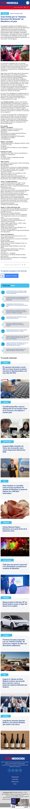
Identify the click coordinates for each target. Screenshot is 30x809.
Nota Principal (7, 441)
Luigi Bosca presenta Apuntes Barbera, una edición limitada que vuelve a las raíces (16, 350)
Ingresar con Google (11, 275)
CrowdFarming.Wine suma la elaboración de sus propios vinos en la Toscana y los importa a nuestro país (17, 299)
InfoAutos (6, 597)
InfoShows (6, 522)
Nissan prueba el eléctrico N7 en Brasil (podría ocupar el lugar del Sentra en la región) (16, 330)
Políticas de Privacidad (15, 794)
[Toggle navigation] (28, 7)
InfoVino (4, 13)
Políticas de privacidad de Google (9, 799)
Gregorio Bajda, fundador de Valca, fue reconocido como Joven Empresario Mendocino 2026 (17, 305)
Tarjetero (15, 779)
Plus (4, 481)
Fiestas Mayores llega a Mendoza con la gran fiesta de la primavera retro (16, 317)
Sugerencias (15, 777)
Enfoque (5, 362)
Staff (15, 784)
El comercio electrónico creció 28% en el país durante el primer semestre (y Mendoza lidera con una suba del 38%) (16, 292)
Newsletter (15, 781)
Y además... (6, 635)
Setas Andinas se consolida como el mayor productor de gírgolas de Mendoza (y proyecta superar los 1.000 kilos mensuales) (16, 311)
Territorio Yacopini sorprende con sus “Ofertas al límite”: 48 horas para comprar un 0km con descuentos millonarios (17, 337)
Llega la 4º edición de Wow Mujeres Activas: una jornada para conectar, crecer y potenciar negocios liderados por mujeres (17, 344)
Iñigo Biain (21, 796)
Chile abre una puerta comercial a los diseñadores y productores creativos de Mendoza (15, 324)
